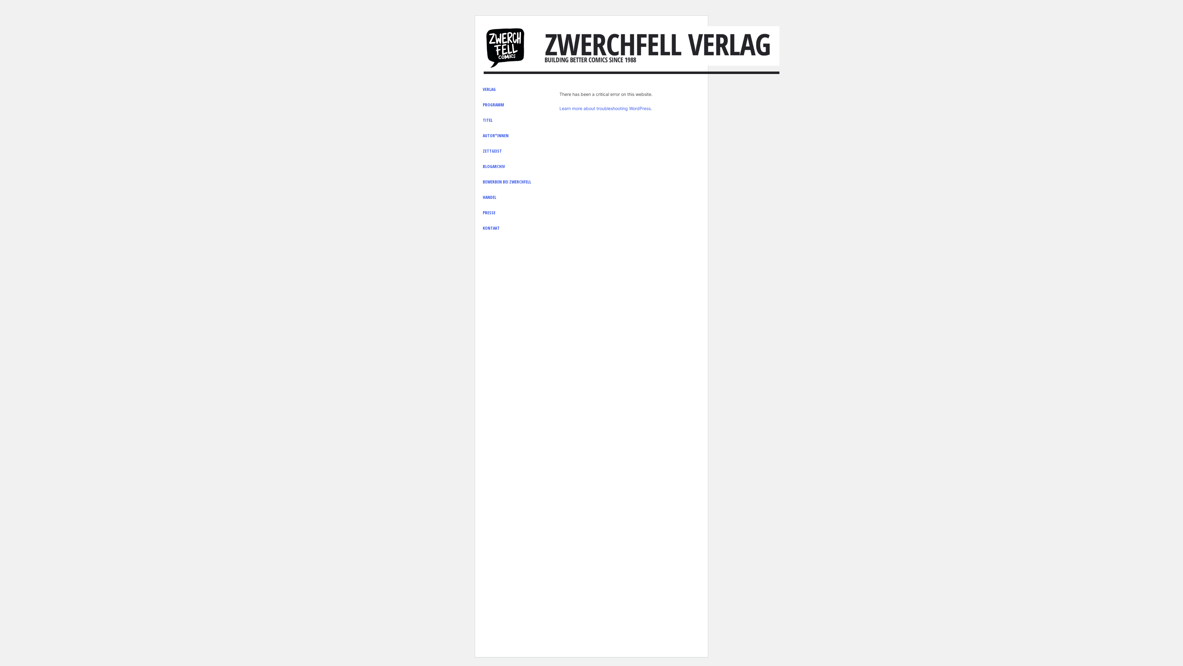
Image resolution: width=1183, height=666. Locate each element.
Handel (489, 197)
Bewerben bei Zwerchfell (507, 182)
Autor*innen (496, 135)
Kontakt (491, 228)
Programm (493, 105)
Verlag (489, 89)
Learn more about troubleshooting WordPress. (605, 108)
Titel (488, 120)
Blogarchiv (494, 166)
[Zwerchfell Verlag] (505, 47)
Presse (489, 213)
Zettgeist (492, 151)
